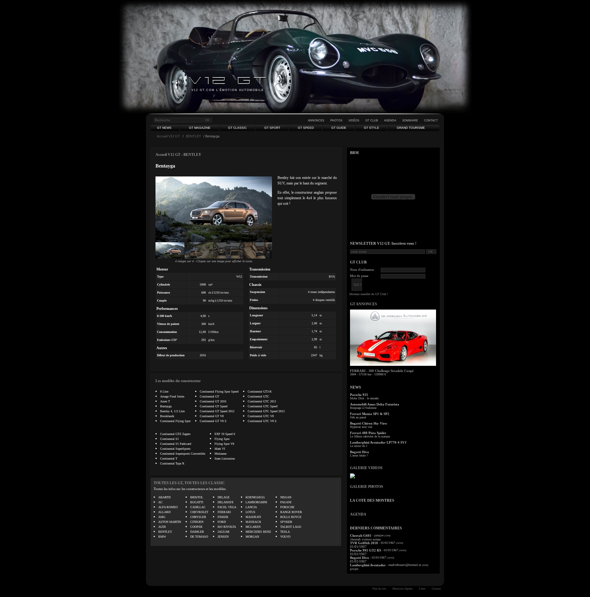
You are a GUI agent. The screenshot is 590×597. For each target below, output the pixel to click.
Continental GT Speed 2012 (217, 411)
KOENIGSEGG (255, 497)
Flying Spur (222, 439)
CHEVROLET (199, 512)
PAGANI (285, 502)
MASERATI (253, 517)
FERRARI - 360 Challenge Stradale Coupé (382, 371)
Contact (431, 120)
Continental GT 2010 (213, 401)
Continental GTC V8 (261, 416)
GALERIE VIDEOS (366, 468)
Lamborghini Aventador (368, 565)
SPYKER (286, 522)
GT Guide (338, 127)
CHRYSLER (198, 517)
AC (160, 502)
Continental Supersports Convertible (182, 453)
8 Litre (164, 391)
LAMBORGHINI (256, 502)
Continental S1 (169, 439)
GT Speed (306, 127)
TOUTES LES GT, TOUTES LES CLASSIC (189, 483)
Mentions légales (402, 588)
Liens (422, 588)
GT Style (371, 127)
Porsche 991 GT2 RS (365, 550)
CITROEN (196, 522)
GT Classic (237, 127)
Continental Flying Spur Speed (219, 391)
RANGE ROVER (291, 512)
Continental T (168, 458)
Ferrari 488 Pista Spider (368, 433)
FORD (222, 522)
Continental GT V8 (212, 416)
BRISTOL (196, 497)
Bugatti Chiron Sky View (368, 423)
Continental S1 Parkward (175, 443)
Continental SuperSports (175, 448)
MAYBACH (253, 522)
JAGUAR (224, 531)
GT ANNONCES (363, 304)
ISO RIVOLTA (227, 526)
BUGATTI (196, 502)
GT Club (371, 120)
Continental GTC (258, 396)
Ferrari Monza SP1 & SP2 (369, 414)
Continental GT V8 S (213, 421)
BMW (162, 536)
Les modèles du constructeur (178, 381)
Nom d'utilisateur (362, 269)
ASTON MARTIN (169, 522)
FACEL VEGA (227, 507)
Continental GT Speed (213, 406)
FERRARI (224, 512)
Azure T (165, 401)
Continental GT (209, 396)
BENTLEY (193, 136)
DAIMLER (197, 531)
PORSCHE (287, 507)
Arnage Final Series (172, 396)
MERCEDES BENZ (258, 531)
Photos (336, 120)
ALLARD (164, 512)
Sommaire (410, 120)
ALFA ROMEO (168, 507)
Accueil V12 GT (168, 136)
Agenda (390, 120)
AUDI (162, 526)
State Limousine (224, 458)
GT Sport (272, 127)
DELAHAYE (226, 502)
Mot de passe (359, 276)
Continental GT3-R (260, 391)
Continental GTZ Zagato (175, 434)
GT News (164, 127)
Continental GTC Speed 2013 (266, 411)
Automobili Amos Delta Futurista (374, 404)
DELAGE (224, 497)
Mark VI (219, 448)
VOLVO (285, 536)
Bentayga (165, 406)
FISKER (223, 517)
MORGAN (252, 536)
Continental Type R (172, 463)
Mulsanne (220, 453)
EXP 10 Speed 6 (224, 434)
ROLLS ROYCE (290, 517)
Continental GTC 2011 (262, 401)
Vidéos (353, 120)
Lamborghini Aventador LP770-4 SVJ (378, 442)
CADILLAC (198, 507)
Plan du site (379, 588)
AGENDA (358, 514)
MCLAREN (253, 526)
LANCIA (251, 507)
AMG (161, 517)
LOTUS (250, 512)
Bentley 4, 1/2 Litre (172, 411)
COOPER (196, 526)
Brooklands (167, 416)
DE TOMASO (199, 536)
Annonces (316, 120)
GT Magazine (199, 127)
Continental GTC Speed (262, 406)
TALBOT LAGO (290, 526)
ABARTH (164, 497)
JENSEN (223, 536)
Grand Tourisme (411, 127)
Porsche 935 (359, 395)
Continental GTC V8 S (262, 421)
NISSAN (285, 497)
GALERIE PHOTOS (366, 486)
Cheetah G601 (361, 535)
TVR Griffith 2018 (364, 543)
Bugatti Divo (359, 452)
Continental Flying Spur (175, 421)
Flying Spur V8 (224, 443)
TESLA (285, 531)
